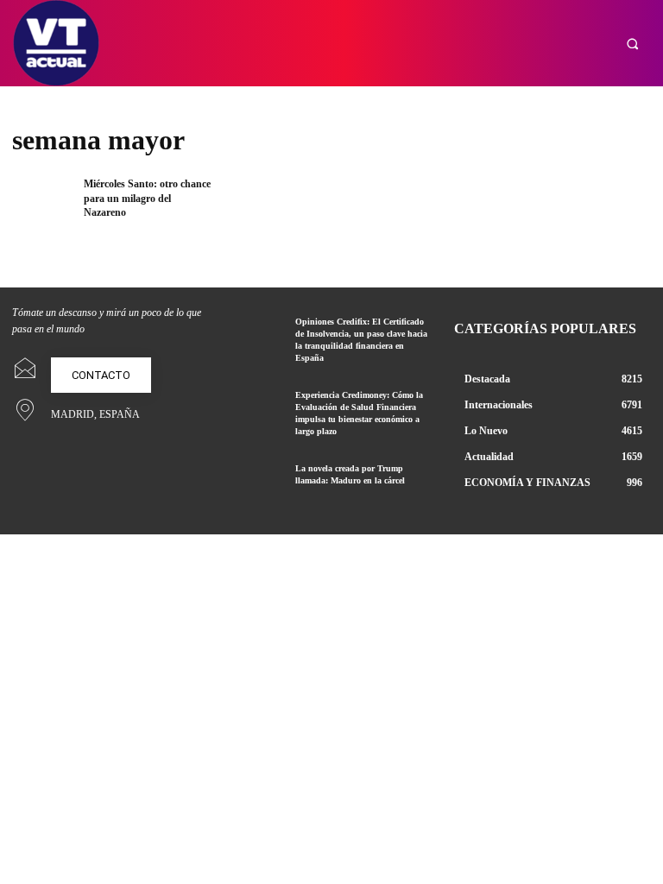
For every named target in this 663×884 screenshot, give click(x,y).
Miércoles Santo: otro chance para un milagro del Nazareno (147, 198)
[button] (632, 43)
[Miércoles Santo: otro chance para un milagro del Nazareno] (42, 204)
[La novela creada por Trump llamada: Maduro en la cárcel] (257, 482)
